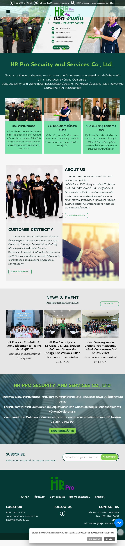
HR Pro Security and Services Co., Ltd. (95, 3)
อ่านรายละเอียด (24, 324)
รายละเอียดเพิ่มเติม (76, 215)
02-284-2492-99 (24, 3)
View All (109, 303)
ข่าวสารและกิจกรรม (79, 497)
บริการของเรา (57, 497)
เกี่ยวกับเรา (39, 497)
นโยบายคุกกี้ (94, 538)
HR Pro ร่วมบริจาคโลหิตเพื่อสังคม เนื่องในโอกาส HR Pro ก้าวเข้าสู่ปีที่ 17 (24, 346)
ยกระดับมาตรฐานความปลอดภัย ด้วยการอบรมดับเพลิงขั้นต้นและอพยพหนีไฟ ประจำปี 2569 (100, 347)
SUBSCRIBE (109, 457)
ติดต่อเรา (100, 497)
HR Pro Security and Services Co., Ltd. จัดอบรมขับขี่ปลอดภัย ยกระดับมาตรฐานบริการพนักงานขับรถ (62, 347)
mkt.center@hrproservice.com (54, 3)
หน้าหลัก (24, 497)
